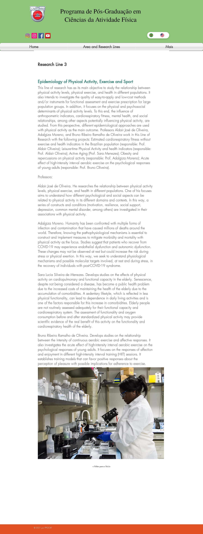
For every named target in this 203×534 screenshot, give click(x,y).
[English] (163, 35)
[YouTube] (48, 35)
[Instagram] (27, 35)
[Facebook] (41, 35)
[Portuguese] (152, 35)
